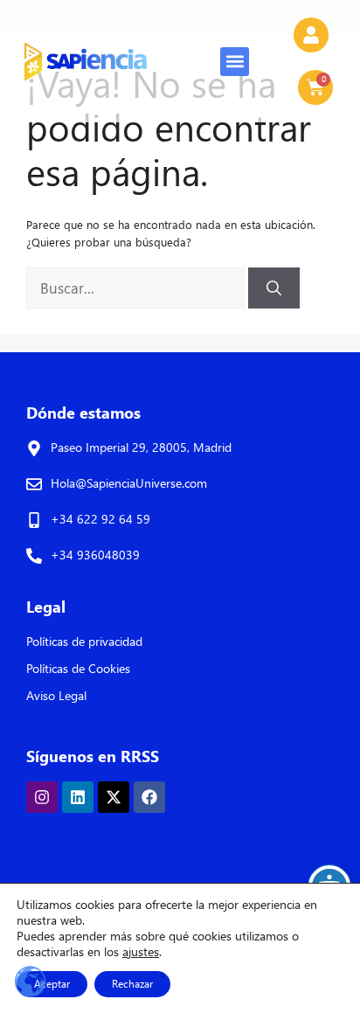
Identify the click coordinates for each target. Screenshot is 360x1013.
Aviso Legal (56, 695)
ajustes (140, 952)
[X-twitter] (113, 797)
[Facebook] (149, 797)
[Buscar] (274, 288)
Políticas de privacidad (84, 641)
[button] (234, 61)
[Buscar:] (137, 288)
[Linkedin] (77, 797)
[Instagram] (42, 797)
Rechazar (132, 983)
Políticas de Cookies (78, 668)
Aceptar (52, 983)
